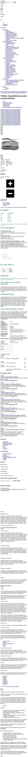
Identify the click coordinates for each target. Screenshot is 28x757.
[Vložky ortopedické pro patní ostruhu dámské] (10, 109)
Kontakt (4, 458)
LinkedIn (5, 678)
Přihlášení (5, 24)
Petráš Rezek (16, 686)
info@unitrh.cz (4, 471)
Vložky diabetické (13, 422)
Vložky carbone (11, 392)
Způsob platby (6, 456)
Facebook (5, 676)
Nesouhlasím (10, 527)
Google (4, 677)
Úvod (2, 91)
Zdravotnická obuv (17, 91)
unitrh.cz (10, 489)
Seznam (4, 679)
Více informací (4, 585)
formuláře (19, 620)
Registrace (5, 25)
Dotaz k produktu (6, 204)
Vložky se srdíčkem (14, 376)
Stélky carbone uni (13, 407)
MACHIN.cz (6, 490)
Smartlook (5, 680)
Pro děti (4, 447)
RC (4, 446)
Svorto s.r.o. (8, 161)
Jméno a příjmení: (4, 343)
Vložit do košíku (4, 199)
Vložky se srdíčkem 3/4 (16, 384)
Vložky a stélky (4, 92)
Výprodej (5, 448)
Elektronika (5, 441)
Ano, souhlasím (4, 527)
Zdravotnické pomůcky (8, 91)
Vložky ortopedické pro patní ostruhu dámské (16, 92)
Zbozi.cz (5, 684)
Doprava (5, 205)
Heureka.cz (5, 683)
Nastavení (15, 527)
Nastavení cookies (16, 489)
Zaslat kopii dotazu (6, 354)
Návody (4, 459)
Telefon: (2, 348)
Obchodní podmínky (7, 453)
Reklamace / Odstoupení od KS (9, 457)
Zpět (1, 688)
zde (21, 619)
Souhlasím (9, 585)
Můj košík (3, 27)
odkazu (24, 743)
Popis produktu (6, 202)
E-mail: (2, 346)
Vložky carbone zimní (15, 399)
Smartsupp (5, 682)
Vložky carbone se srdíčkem (19, 415)
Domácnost (5, 445)
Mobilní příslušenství (7, 442)
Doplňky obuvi (24, 91)
